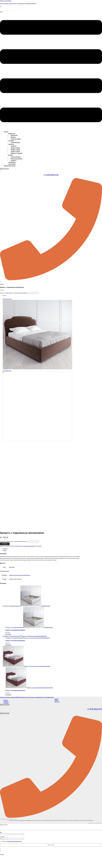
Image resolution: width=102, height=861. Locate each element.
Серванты (14, 146)
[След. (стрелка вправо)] (7, 860)
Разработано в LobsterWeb (95, 823)
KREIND (56, 699)
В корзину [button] (8, 634)
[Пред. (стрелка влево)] (2, 860)
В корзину (4, 295)
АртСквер (56, 702)
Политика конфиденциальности (8, 819)
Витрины (13, 137)
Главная (5, 700)
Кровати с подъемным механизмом (12, 162)
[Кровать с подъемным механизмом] (37, 369)
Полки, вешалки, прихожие (14, 143)
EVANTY (56, 700)
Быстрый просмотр (45, 606)
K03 (16, 546)
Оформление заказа (9, 165)
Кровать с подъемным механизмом (15, 630)
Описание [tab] (5, 548)
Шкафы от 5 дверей (16, 153)
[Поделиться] (11, 857)
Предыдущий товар (7, 299)
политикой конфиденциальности (14, 841)
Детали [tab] (4, 550)
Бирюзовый (11, 567)
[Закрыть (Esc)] (16, 857)
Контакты (6, 701)
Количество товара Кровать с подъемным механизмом (13, 293)
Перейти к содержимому (5, 0)
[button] (51, 70)
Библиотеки (14, 135)
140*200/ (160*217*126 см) (15, 579)
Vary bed (39, 546)
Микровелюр (27, 575)
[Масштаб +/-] (2, 857)
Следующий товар (7, 370)
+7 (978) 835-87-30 (51, 175)
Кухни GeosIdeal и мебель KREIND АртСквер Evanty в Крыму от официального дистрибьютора (27, 697)
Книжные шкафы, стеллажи (14, 139)
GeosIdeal (5, 703)
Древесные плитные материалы (16, 575)
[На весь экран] (7, 857)
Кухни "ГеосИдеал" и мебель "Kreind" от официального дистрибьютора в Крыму (18, 3)
